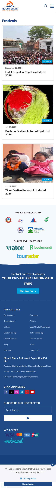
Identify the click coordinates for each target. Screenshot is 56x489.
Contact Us (34, 350)
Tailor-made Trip (36, 333)
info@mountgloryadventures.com (23, 377)
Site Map (7, 350)
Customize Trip (10, 333)
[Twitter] (11, 392)
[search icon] (46, 6)
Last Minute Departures (40, 327)
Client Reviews (10, 338)
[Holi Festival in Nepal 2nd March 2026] (28, 45)
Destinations (9, 315)
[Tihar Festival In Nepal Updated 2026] (28, 163)
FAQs (32, 344)
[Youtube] (32, 392)
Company (34, 315)
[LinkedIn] (22, 392)
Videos (7, 327)
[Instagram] (16, 392)
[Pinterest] (27, 392)
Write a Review (36, 338)
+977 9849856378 (28, 371)
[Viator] (15, 247)
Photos (33, 321)
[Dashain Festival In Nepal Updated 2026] (28, 104)
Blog (6, 344)
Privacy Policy (30, 478)
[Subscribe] (28, 418)
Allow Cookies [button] (28, 484)
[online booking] (22, 434)
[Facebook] (6, 392)
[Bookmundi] (41, 247)
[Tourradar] (28, 256)
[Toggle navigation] (51, 6)
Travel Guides (9, 321)
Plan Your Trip (26, 291)
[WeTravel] (28, 440)
